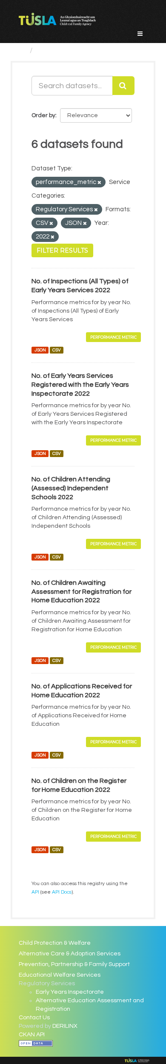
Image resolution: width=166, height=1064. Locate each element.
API (35, 891)
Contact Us (34, 1018)
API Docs (62, 891)
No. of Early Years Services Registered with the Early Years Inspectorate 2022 (80, 384)
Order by (43, 115)
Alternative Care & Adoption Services (69, 954)
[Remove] (99, 182)
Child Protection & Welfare (55, 943)
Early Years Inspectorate (70, 992)
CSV (56, 350)
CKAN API (32, 1035)
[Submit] (123, 85)
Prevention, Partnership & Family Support (74, 964)
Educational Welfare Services (59, 975)
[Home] (22, 50)
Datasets (53, 50)
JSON (40, 350)
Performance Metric (113, 337)
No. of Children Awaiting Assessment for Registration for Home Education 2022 (81, 591)
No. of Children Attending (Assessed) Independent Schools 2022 (70, 488)
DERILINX (64, 1026)
